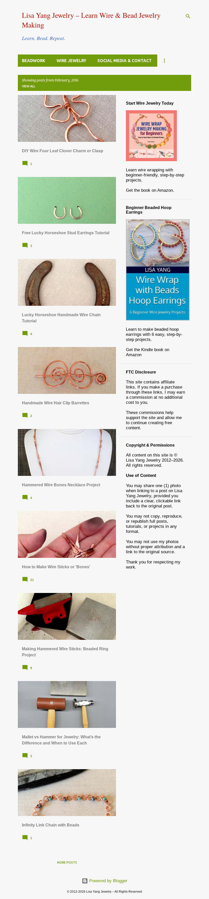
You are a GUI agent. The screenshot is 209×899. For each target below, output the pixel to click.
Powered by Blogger (107, 880)
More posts (67, 862)
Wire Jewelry (71, 60)
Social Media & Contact (124, 60)
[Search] (188, 16)
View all (28, 86)
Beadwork (33, 60)
